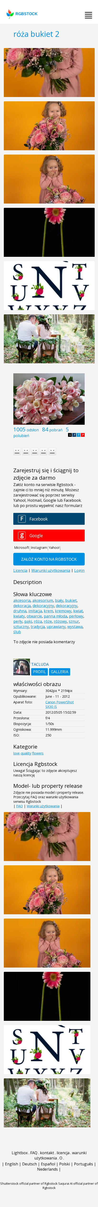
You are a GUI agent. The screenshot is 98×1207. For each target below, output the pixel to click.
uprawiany (56, 626)
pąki (28, 621)
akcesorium (42, 600)
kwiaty (19, 616)
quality (26, 753)
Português (83, 1164)
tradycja (38, 626)
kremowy (63, 610)
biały (59, 600)
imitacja (35, 610)
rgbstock (26, 14)
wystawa (75, 626)
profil (39, 671)
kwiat (78, 610)
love (16, 753)
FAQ (19, 806)
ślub (17, 631)
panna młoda (55, 616)
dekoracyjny (43, 605)
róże (48, 621)
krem (48, 610)
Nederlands (47, 1169)
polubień (21, 435)
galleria (59, 671)
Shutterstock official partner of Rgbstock (29, 1183)
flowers (38, 753)
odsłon (33, 430)
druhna (19, 610)
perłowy (76, 616)
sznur (74, 621)
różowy (60, 621)
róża (38, 621)
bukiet (71, 600)
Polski (64, 1164)
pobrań (56, 430)
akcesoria (21, 600)
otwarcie (34, 616)
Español (48, 1164)
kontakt (47, 1152)
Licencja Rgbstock (35, 764)
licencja (63, 1152)
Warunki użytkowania (43, 806)
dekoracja (22, 605)
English (11, 1164)
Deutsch (29, 1164)
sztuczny (21, 626)
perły (17, 621)
